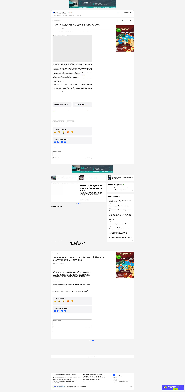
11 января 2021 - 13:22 (56, 263)
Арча (54, 121)
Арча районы (61, 121)
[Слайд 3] (78, 203)
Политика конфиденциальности (58, 387)
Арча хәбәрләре (70, 121)
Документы (90, 356)
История (65, 15)
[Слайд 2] (76, 203)
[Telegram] (62, 142)
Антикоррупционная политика (58, 385)
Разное (95, 356)
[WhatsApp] (65, 142)
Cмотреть (175, 389)
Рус (116, 12)
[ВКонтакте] (55, 142)
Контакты (79, 15)
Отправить (88, 157)
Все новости (120, 239)
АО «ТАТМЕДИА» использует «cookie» (59, 386)
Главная (54, 15)
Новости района (56, 20)
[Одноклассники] (58, 142)
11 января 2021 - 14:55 (56, 28)
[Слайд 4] (80, 203)
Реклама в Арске (71, 15)
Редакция (59, 15)
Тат (120, 12)
